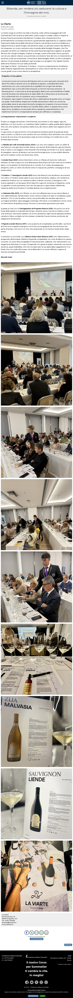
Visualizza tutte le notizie (36, 16)
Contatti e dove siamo (64, 964)
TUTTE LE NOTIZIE (36, 939)
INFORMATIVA (33, 996)
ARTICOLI (68, 945)
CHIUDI (42, 996)
